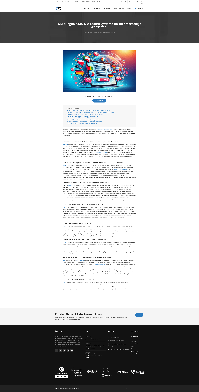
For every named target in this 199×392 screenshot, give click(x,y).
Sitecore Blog (134, 351)
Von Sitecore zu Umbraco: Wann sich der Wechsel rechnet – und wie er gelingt (95, 355)
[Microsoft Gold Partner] (76, 372)
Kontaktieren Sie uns (139, 388)
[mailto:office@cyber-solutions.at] (137, 1)
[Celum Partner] (122, 372)
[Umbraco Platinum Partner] (61, 372)
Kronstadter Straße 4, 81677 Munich (119, 349)
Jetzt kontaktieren (99, 100)
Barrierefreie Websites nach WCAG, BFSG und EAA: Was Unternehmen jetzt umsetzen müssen (96, 346)
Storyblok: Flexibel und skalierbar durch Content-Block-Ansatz (85, 114)
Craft (64, 282)
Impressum (130, 388)
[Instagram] (133, 1)
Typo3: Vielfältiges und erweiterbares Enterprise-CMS (82, 116)
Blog (134, 8)
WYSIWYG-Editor (80, 260)
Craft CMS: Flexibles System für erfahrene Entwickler (82, 123)
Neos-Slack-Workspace (100, 264)
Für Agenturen (135, 336)
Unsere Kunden (135, 344)
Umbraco (65, 144)
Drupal (64, 226)
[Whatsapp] (121, 1)
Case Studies (107, 8)
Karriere (129, 8)
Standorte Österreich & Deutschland (65, 1)
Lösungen (87, 8)
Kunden (115, 8)
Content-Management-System (105, 129)
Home (85, 32)
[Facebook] (129, 1)
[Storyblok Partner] (92, 372)
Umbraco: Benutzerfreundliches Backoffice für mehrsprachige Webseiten (88, 110)
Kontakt (140, 8)
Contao (64, 242)
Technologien (96, 8)
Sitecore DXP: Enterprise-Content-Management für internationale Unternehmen (90, 112)
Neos (64, 260)
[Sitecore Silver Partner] (107, 372)
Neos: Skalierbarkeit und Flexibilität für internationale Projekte (85, 122)
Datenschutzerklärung (121, 388)
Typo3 (64, 207)
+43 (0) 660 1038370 (85, 1)
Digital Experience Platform (121, 169)
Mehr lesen (63, 346)
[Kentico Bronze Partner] (137, 372)
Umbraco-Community (101, 152)
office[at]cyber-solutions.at (103, 1)
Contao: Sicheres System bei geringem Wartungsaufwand (83, 120)
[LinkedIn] (125, 1)
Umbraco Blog (134, 354)
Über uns (121, 8)
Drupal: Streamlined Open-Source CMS (78, 118)
